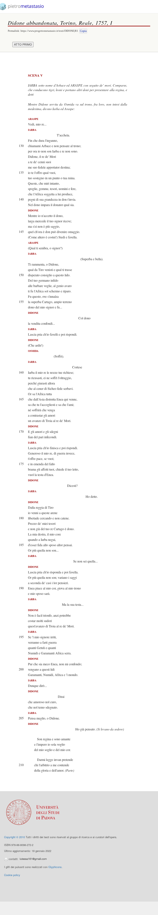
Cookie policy (12, 875)
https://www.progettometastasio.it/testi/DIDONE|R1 (49, 30)
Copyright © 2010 (14, 837)
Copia (83, 31)
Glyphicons (55, 867)
